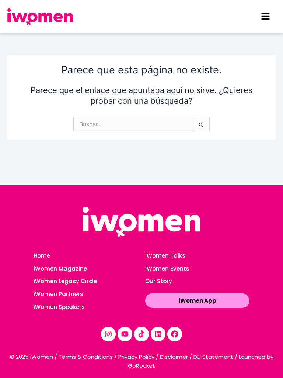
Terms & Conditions (86, 357)
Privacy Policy (136, 357)
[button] (265, 16)
